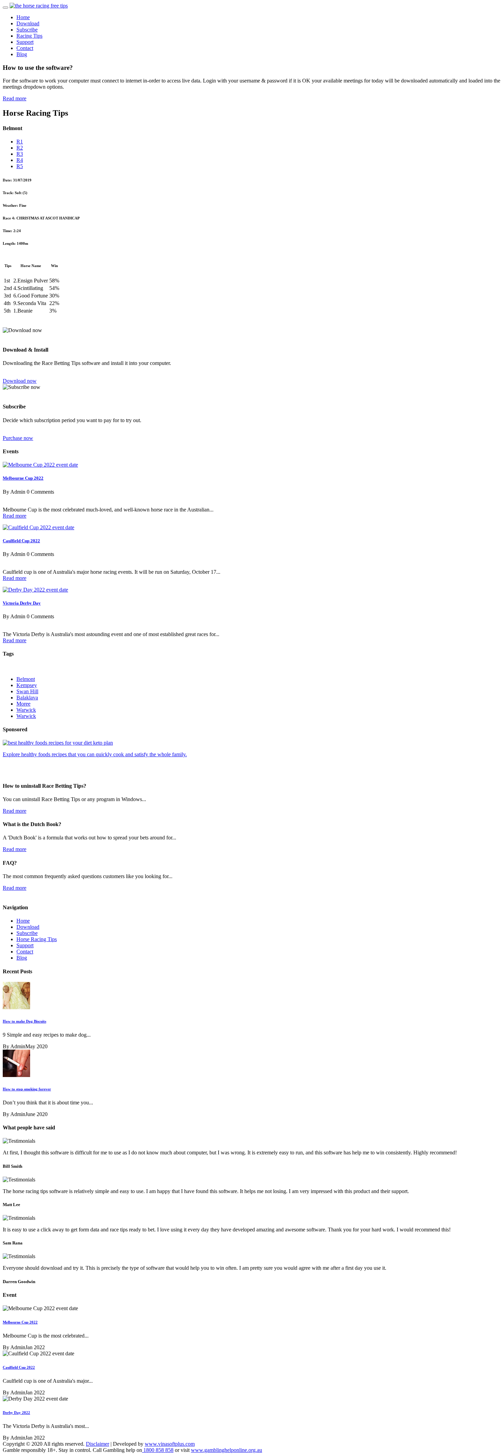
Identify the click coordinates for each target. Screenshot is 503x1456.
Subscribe (27, 30)
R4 (19, 160)
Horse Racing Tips (36, 939)
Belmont (25, 679)
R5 (19, 166)
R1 (19, 141)
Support (25, 42)
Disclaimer (97, 1444)
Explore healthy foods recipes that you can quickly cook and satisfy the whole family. (95, 754)
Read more (14, 98)
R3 (19, 154)
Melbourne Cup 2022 (23, 478)
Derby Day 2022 (16, 1412)
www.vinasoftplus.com (170, 1444)
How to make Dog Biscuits (24, 1021)
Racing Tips (29, 36)
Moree (23, 704)
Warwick (26, 710)
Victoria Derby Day (22, 603)
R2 (19, 148)
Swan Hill (27, 691)
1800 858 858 (157, 1450)
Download (27, 23)
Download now (20, 381)
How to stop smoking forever (27, 1089)
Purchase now (18, 438)
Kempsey (26, 685)
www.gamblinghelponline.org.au (226, 1450)
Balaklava (27, 697)
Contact (24, 48)
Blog (21, 54)
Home (23, 17)
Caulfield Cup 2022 (21, 540)
